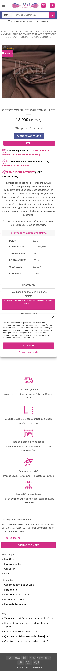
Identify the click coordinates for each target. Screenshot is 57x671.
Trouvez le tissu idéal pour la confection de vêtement (30, 618)
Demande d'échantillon (15, 604)
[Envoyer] (52, 15)
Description (28, 285)
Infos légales (10, 590)
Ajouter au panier (29, 136)
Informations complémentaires (28, 233)
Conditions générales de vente (19, 585)
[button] (52, 317)
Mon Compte (10, 559)
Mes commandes (12, 564)
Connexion (9, 569)
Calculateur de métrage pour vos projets (29, 294)
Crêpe (24, 37)
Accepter (28, 345)
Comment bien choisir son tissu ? (20, 631)
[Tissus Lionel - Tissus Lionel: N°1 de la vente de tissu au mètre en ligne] (25, 5)
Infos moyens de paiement (17, 594)
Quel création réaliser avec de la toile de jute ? (27, 636)
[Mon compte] (52, 5)
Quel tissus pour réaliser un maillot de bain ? (26, 641)
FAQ (6, 574)
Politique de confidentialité (28, 352)
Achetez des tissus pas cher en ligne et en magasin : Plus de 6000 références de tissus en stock (28, 34)
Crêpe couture (41, 37)
